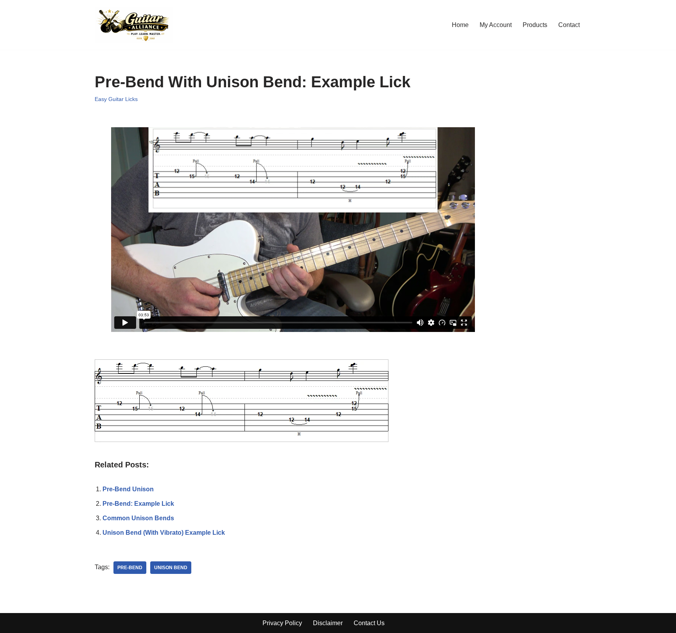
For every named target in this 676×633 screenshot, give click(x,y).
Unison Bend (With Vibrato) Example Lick (163, 532)
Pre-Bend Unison (128, 489)
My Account (496, 25)
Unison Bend (170, 567)
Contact (569, 25)
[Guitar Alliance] (134, 25)
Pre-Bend (129, 567)
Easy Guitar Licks (116, 99)
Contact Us (369, 623)
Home (460, 25)
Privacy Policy (282, 623)
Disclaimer (328, 623)
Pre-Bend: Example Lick (138, 503)
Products (535, 25)
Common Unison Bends (138, 518)
